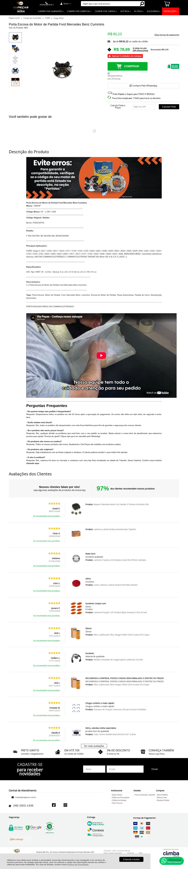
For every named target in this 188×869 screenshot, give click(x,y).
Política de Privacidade (78, 864)
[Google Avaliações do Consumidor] (20, 840)
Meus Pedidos (162, 795)
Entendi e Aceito (131, 859)
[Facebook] (54, 805)
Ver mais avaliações (94, 745)
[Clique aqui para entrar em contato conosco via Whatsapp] (171, 861)
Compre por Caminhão (32, 18)
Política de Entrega (119, 800)
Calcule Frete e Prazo (117, 106)
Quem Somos (117, 795)
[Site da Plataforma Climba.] (171, 852)
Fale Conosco (117, 803)
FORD (48, 18)
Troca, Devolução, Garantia (144, 795)
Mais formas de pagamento (167, 35)
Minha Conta (162, 798)
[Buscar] (142, 3)
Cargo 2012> (59, 18)
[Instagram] (65, 805)
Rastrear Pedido (163, 800)
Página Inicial (14, 18)
